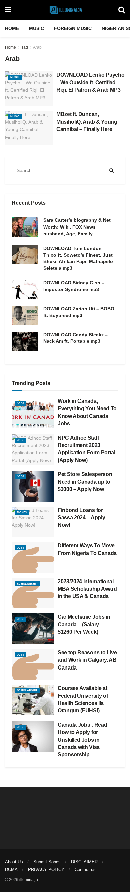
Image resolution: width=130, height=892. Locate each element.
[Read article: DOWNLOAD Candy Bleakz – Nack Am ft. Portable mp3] (25, 341)
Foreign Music (73, 28)
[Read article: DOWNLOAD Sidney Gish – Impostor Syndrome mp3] (25, 289)
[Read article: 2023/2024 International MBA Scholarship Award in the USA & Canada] (33, 593)
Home (12, 28)
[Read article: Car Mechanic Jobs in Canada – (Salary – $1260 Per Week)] (33, 628)
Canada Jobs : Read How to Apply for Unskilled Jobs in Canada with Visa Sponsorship (82, 740)
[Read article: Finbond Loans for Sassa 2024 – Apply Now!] (33, 522)
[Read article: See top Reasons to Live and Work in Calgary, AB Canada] (33, 664)
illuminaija (28, 879)
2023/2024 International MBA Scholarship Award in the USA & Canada (87, 588)
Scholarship (27, 583)
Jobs (20, 403)
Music (36, 28)
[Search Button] (121, 10)
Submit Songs (47, 861)
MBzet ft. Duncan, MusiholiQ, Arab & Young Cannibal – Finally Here (86, 121)
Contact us (85, 869)
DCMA (11, 869)
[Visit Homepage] (64, 10)
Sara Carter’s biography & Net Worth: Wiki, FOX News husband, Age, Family (77, 226)
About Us (14, 861)
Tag (24, 47)
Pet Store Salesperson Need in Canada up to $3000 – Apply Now (85, 481)
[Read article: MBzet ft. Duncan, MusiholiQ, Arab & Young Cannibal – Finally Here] (29, 128)
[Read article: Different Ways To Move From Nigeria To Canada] (33, 557)
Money (22, 512)
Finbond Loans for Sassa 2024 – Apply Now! (81, 517)
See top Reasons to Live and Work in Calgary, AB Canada (87, 660)
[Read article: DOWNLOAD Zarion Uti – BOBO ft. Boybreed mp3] (25, 315)
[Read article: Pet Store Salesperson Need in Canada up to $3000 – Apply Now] (33, 486)
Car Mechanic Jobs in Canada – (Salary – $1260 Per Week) (84, 624)
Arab (37, 47)
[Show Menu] (8, 10)
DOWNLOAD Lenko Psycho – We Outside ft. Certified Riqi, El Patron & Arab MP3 (90, 82)
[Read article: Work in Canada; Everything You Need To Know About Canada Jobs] (33, 412)
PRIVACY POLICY (46, 869)
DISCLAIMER (84, 861)
